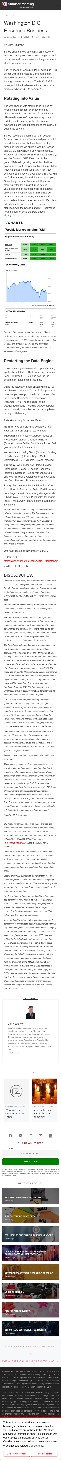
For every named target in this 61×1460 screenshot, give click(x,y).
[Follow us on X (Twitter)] (20, 1135)
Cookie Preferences (16, 1453)
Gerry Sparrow (13, 37)
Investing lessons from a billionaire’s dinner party (43, 1113)
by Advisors (27, 7)
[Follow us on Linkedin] (30, 1135)
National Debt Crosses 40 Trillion (23, 1197)
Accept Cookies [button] (44, 1453)
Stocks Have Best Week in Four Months (25, 1329)
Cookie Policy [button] (36, 1445)
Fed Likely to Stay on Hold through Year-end (29, 1235)
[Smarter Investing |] (18, 3)
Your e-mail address (9, 1149)
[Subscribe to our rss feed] (50, 1135)
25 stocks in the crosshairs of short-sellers (15, 1113)
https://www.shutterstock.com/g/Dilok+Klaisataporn (31, 560)
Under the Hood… (14, 1292)
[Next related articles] (34, 1072)
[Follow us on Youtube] (40, 1135)
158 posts (14, 1052)
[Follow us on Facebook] (10, 1135)
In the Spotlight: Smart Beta (20, 1216)
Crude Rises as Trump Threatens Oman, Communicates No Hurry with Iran (26, 1252)
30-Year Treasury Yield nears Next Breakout (29, 1273)
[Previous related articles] (27, 1072)
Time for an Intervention (18, 1310)
